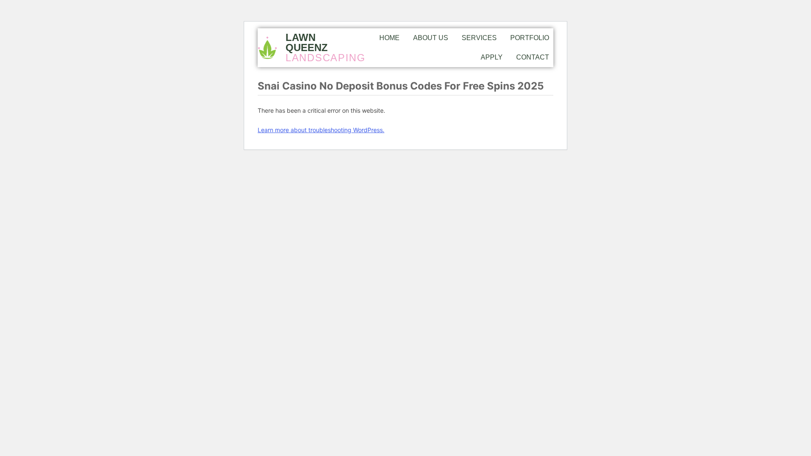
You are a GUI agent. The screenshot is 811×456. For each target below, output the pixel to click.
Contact (532, 57)
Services (479, 37)
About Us (430, 37)
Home (389, 37)
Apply (492, 57)
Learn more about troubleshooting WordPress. (321, 129)
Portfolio (529, 37)
